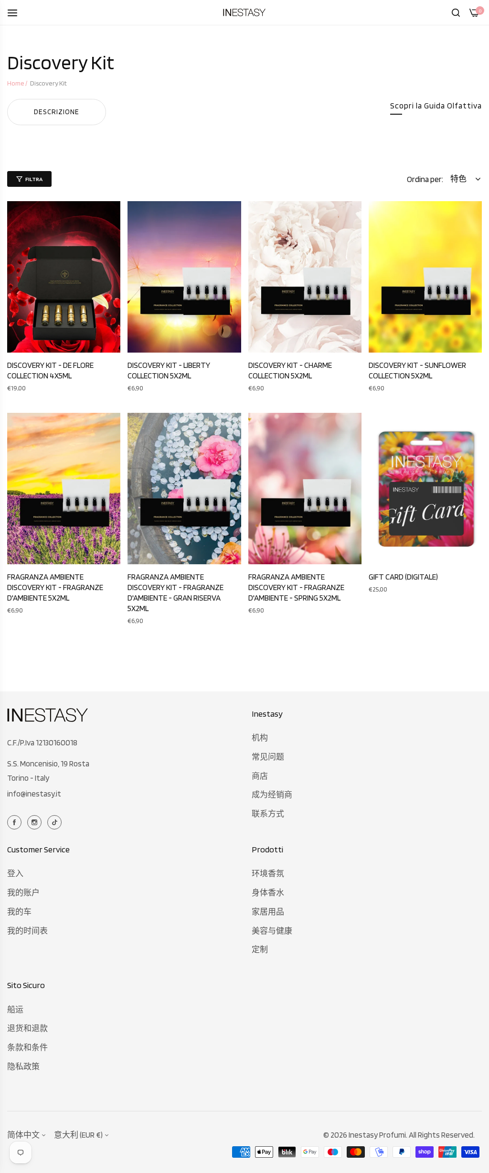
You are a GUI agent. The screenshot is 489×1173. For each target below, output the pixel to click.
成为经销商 (272, 794)
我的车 (19, 911)
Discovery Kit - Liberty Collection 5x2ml (169, 370)
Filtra (34, 179)
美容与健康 (272, 931)
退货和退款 (27, 1028)
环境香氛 (268, 873)
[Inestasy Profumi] (244, 12)
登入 (15, 873)
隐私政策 (23, 1066)
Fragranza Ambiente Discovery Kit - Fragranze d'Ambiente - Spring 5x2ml (296, 587)
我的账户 (23, 892)
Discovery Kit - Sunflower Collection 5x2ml (417, 370)
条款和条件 (27, 1047)
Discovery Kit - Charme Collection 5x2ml (290, 370)
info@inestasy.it (34, 793)
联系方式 (268, 813)
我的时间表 (27, 931)
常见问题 (268, 757)
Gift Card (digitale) (403, 576)
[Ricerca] (456, 12)
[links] (15, 821)
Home (15, 83)
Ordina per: (425, 179)
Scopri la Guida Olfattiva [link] (436, 105)
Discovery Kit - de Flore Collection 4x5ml (50, 370)
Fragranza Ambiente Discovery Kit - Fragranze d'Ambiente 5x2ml (55, 587)
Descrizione (56, 112)
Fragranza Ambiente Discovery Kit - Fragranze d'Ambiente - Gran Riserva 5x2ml (175, 592)
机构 (260, 738)
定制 (260, 949)
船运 (15, 1009)
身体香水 (268, 892)
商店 (260, 776)
